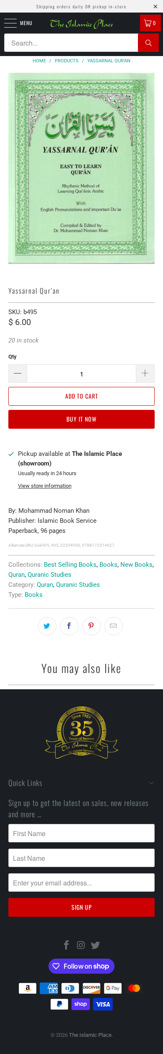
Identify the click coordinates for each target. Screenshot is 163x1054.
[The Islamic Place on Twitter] (95, 946)
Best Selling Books (70, 564)
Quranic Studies (49, 574)
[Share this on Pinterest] (91, 626)
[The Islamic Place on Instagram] (81, 946)
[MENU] (6, 23)
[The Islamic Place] (81, 24)
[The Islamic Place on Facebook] (66, 946)
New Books (136, 564)
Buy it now (81, 418)
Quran (16, 574)
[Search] (148, 42)
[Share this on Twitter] (47, 626)
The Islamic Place (90, 1035)
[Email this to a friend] (113, 626)
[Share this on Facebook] (69, 626)
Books (108, 564)
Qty (12, 356)
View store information (44, 486)
